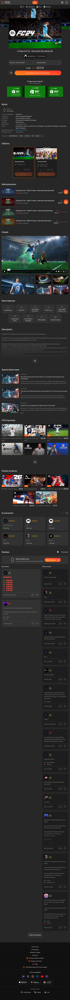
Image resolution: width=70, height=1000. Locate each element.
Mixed (17, 132)
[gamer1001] (28, 521)
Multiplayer (41, 126)
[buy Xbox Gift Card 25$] (16, 92)
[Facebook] (37, 976)
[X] (28, 976)
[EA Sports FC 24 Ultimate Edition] (46, 162)
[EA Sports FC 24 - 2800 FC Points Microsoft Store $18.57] (8, 202)
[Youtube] (42, 976)
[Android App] (35, 982)
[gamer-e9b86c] (46, 688)
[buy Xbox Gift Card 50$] (35, 92)
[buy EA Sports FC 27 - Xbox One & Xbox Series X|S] (12, 430)
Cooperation (19, 126)
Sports (17, 128)
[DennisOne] (28, 536)
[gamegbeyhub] (46, 778)
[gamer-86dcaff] (46, 632)
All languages (64, 552)
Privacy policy (35, 949)
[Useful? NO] (37, 594)
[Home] (6, 2)
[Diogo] (5, 603)
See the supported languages (24, 116)
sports (21, 136)
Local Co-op (26, 126)
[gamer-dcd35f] (46, 733)
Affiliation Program (35, 952)
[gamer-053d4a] (46, 715)
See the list (19, 114)
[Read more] (55, 832)
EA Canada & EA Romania (29, 120)
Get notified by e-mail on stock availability (38, 73)
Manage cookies (35, 989)
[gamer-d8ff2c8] (46, 611)
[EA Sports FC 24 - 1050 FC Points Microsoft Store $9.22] (8, 191)
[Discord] (23, 976)
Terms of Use (35, 946)
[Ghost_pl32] (46, 670)
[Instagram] (32, 976)
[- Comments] (62, 512)
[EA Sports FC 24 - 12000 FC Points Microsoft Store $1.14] (8, 212)
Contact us (35, 955)
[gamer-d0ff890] (46, 755)
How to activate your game (23, 118)
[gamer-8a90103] (5, 521)
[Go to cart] (62, 2)
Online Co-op (33, 126)
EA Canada (19, 120)
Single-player (62, 126)
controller (27, 136)
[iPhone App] (22, 982)
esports (38, 136)
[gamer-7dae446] (46, 573)
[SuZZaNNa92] (46, 896)
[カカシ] (46, 593)
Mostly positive (20, 130)
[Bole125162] (46, 797)
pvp (33, 136)
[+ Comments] (66, 512)
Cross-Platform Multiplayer (51, 126)
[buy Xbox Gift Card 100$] (54, 92)
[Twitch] (46, 976)
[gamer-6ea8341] (5, 573)
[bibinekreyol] (46, 652)
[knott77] (51, 536)
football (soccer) (13, 136)
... (42, 136)
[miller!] (5, 536)
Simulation (23, 128)
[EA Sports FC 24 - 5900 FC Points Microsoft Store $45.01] (8, 222)
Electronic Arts (20, 122)
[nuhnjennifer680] (46, 815)
